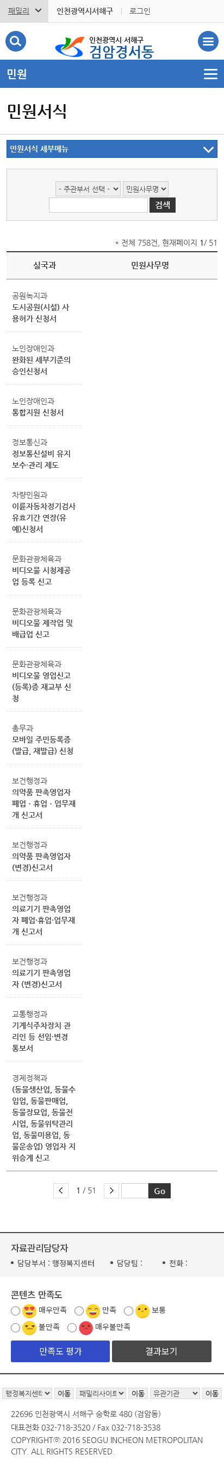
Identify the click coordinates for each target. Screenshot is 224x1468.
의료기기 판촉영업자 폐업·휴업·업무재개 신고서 (43, 920)
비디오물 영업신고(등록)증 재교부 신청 (41, 687)
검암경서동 (121, 48)
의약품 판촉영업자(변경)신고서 (41, 862)
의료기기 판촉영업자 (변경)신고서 (41, 978)
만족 (109, 1309)
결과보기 (161, 1350)
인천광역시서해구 (85, 11)
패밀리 (18, 11)
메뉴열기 (112, 74)
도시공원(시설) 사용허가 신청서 (40, 313)
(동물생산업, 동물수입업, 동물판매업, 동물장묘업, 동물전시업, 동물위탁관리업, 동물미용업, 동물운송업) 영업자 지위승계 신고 (44, 1123)
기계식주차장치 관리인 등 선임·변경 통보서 (41, 1036)
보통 (159, 1309)
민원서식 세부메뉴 (39, 148)
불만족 (49, 1326)
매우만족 (53, 1309)
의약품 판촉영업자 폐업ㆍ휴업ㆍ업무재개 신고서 (44, 803)
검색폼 (15, 41)
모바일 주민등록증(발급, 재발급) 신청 (42, 745)
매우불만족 (112, 1326)
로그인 (140, 11)
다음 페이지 (111, 1190)
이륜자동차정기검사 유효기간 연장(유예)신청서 (44, 517)
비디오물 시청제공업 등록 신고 (41, 576)
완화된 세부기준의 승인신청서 (41, 365)
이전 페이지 (61, 1190)
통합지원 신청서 (38, 412)
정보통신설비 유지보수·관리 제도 (41, 459)
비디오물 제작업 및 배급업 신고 (42, 628)
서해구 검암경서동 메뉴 (208, 41)
